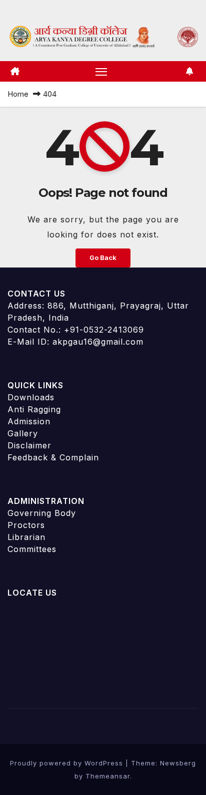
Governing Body (42, 513)
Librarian (27, 537)
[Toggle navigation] (101, 72)
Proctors (26, 525)
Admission (29, 421)
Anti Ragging (34, 409)
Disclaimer (30, 445)
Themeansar (108, 776)
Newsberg (178, 763)
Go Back (103, 257)
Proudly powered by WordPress (68, 763)
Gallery (23, 433)
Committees (32, 549)
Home (18, 94)
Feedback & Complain (53, 457)
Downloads (31, 397)
